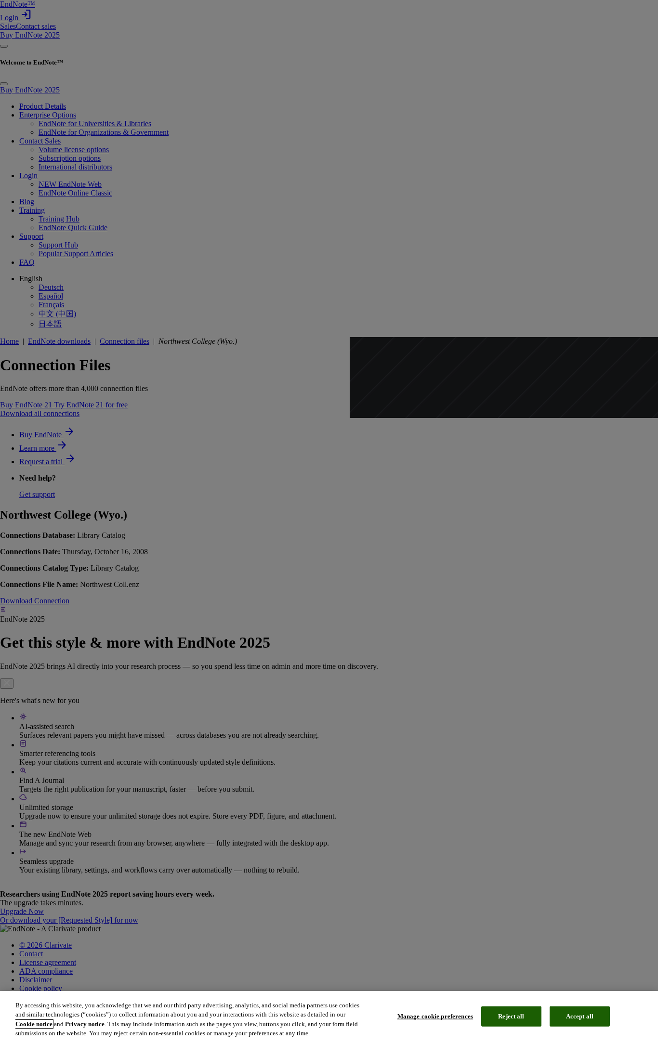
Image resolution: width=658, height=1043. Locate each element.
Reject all (511, 1016)
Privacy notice (85, 1024)
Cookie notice (34, 1024)
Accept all (579, 1016)
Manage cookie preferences (435, 1016)
